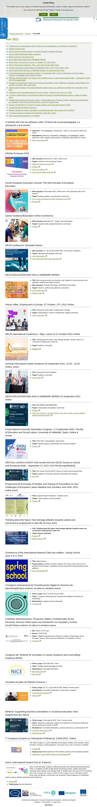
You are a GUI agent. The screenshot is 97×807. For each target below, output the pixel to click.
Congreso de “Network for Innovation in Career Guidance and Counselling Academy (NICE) (40, 105)
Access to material (38, 169)
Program (35, 167)
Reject (54, 14)
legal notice (69, 10)
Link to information (38, 315)
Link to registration (38, 256)
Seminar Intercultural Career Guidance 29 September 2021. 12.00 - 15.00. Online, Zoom (39, 68)
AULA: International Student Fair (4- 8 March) (24, 116)
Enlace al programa (39, 140)
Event (34, 476)
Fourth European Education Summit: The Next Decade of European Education (35, 51)
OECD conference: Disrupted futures (21, 57)
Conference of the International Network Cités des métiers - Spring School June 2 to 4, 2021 (40, 92)
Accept (43, 14)
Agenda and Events (16, 34)
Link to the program (38, 571)
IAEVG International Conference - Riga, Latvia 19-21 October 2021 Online (34, 65)
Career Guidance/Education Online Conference (25, 54)
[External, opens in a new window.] (15, 793)
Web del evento (37, 733)
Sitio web (35, 674)
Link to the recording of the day (42, 172)
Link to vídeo (36, 378)
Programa (35, 604)
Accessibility (46, 802)
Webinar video (37, 293)
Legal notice (57, 802)
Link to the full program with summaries (46, 259)
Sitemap (37, 802)
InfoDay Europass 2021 (17, 49)
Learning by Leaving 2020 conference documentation (50, 754)
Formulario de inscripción (40, 693)
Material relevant (38, 539)
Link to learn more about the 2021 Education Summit (50, 199)
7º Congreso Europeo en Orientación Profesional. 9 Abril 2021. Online (32, 113)
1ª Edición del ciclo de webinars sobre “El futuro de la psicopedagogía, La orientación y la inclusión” (43, 46)
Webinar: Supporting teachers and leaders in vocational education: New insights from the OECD (41, 110)
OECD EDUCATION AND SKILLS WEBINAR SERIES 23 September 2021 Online (36, 70)
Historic (28, 34)
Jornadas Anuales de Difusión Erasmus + (23, 107)
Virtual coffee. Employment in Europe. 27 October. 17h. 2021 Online (32, 62)
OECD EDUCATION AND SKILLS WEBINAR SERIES (27, 60)
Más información (38, 671)
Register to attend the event (41, 164)
